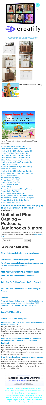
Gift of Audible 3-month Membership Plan (15, 155)
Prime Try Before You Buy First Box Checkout (17, 195)
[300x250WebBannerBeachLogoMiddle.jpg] (10, 90)
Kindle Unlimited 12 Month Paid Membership (16, 162)
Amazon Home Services (9, 184)
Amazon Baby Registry (9, 175)
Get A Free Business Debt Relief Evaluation (17, 275)
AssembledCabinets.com (23, 37)
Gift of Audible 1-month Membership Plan (15, 160)
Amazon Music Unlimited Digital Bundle (15, 200)
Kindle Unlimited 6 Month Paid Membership (16, 171)
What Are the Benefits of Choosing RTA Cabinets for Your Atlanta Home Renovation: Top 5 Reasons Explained (21, 340)
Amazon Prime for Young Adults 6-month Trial (17, 173)
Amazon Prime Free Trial (10, 180)
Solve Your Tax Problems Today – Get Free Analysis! (21, 282)
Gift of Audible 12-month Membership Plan (16, 149)
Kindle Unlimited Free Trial (10, 182)
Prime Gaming (6, 186)
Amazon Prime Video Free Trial (12, 202)
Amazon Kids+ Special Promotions (13, 193)
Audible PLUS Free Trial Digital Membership (16, 166)
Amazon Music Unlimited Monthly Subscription (17, 198)
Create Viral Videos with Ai (11, 312)
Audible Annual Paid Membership (13, 146)
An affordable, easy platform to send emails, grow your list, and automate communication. (22, 264)
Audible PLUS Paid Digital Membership (14, 153)
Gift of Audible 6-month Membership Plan (15, 157)
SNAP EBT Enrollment (9, 164)
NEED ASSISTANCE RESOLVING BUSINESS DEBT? (20, 272)
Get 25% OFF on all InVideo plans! (14, 319)
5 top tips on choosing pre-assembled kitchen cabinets (22, 357)
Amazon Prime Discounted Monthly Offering (16, 189)
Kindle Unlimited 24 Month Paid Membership (16, 151)
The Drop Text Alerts (8, 169)
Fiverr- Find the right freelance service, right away (20, 253)
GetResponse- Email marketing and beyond (17, 259)
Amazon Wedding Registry (10, 178)
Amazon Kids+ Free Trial (10, 191)
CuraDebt (4, 297)
